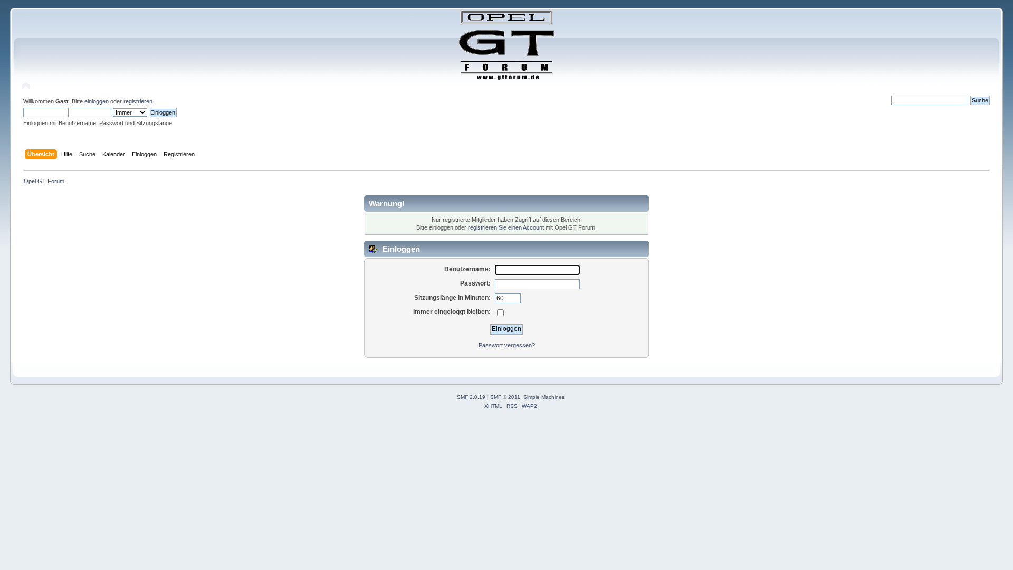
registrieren (137, 101)
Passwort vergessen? (507, 345)
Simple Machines (544, 397)
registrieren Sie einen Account (506, 227)
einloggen (96, 101)
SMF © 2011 (505, 397)
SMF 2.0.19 (471, 397)
